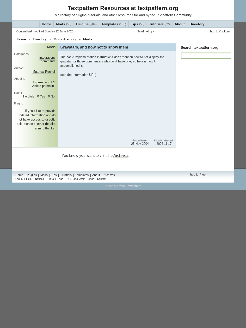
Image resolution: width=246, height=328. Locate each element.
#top (203, 174)
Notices (39, 178)
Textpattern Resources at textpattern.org (123, 8)
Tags (60, 178)
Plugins (86, 24)
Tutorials (159, 24)
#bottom (224, 31)
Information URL (44, 82)
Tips (137, 24)
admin (225, 179)
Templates (113, 24)
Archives (120, 155)
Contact (101, 178)
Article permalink (43, 86)
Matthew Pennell (43, 71)
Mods (63, 24)
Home (46, 24)
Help (28, 178)
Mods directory (65, 39)
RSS (69, 178)
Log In (19, 178)
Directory (197, 24)
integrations (47, 57)
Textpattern (133, 186)
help (150, 31)
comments (48, 61)
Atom (82, 178)
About (180, 24)
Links (51, 178)
